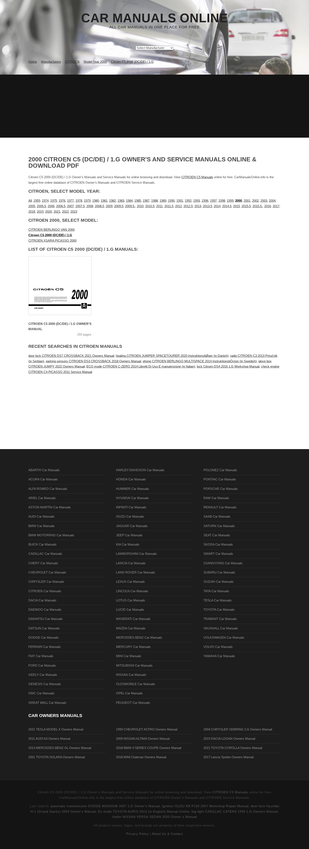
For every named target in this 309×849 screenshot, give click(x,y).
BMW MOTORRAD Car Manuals (51, 535)
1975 (53, 200)
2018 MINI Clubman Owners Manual (141, 757)
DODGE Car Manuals (43, 637)
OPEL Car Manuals (129, 693)
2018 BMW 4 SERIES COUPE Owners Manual (148, 748)
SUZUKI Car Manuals (218, 581)
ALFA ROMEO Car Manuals (47, 488)
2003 (263, 200)
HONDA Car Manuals (131, 479)
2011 (159, 206)
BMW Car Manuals (41, 526)
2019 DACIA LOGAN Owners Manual (229, 738)
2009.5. (130, 206)
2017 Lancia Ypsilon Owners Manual (228, 757)
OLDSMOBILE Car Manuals (135, 684)
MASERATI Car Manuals (133, 619)
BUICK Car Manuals (42, 544)
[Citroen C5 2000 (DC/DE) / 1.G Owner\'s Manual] (65, 285)
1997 (213, 200)
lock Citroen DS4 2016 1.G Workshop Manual (228, 366)
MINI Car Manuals (128, 656)
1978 (78, 200)
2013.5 (207, 206)
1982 (112, 200)
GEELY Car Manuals (42, 674)
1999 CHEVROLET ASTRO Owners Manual (146, 729)
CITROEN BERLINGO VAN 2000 (51, 229)
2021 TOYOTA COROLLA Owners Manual (232, 748)
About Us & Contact (167, 834)
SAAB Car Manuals (216, 516)
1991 (179, 200)
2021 (57, 211)
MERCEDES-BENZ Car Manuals (139, 637)
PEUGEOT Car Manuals (133, 702)
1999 (230, 200)
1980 (95, 200)
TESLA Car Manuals (217, 600)
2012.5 (188, 206)
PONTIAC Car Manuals (219, 479)
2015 (236, 206)
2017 (276, 206)
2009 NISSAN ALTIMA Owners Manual (143, 738)
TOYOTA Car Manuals (219, 609)
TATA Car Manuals (216, 591)
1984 (129, 200)
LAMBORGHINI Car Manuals (136, 553)
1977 (70, 200)
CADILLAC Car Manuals (45, 553)
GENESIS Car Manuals (44, 684)
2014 (217, 206)
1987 (146, 200)
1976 (62, 200)
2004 (272, 200)
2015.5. (257, 206)
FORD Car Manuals (42, 665)
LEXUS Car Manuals (130, 581)
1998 (221, 200)
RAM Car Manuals (216, 498)
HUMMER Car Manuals (132, 488)
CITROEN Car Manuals (44, 591)
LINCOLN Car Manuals (132, 591)
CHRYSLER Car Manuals (46, 581)
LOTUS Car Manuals (130, 600)
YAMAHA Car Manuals (219, 656)
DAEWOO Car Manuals (44, 609)
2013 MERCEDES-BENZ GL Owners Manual (59, 748)
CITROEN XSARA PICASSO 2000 (52, 240)
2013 (197, 206)
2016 (267, 206)
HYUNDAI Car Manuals (132, 498)
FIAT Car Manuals (40, 656)
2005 (31, 206)
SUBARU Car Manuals (219, 572)
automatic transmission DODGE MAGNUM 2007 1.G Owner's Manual (105, 806)
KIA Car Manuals (127, 544)
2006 (51, 206)
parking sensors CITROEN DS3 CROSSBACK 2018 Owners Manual (93, 361)
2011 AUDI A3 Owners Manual (49, 738)
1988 (154, 200)
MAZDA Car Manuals (130, 628)
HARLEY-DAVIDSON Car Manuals (140, 470)
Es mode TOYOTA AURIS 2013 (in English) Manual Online (143, 811)
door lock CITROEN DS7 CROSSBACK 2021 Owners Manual (71, 355)
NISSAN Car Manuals (131, 674)
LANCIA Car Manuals (131, 563)
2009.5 (118, 206)
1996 (205, 200)
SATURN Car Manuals (219, 526)
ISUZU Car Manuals (130, 516)
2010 (140, 206)
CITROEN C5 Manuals (197, 177)
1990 (171, 200)
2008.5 (99, 206)
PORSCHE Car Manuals (220, 488)
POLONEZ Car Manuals (220, 470)
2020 (48, 211)
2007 (70, 206)
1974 (45, 200)
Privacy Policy (137, 834)
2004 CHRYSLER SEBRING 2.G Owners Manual (237, 729)
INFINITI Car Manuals (131, 507)
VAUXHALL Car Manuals (220, 628)
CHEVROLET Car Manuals (47, 572)
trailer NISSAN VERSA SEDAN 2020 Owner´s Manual (154, 817)
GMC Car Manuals (41, 693)
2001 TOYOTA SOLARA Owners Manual (56, 757)
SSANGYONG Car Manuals (223, 563)
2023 (73, 211)
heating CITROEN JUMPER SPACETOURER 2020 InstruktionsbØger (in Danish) (172, 355)
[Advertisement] (154, 106)
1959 (36, 200)
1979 (87, 200)
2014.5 (226, 206)
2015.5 (246, 206)
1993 (196, 200)
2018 (31, 211)
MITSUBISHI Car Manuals (134, 665)
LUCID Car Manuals (130, 609)
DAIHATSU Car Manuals (45, 619)
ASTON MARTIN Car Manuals (49, 507)
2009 (109, 206)
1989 (163, 200)
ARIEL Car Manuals (42, 498)
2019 (40, 211)
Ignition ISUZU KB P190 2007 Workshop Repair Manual (205, 806)
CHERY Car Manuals (43, 563)
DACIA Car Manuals (42, 600)
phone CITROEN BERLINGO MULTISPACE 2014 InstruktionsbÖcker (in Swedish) (200, 361)
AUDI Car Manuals (41, 516)
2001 (247, 200)
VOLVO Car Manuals (218, 647)
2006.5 (60, 206)
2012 (178, 206)
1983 (121, 200)
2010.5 (149, 206)
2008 (89, 206)
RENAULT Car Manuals (219, 507)
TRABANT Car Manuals (220, 619)
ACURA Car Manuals (43, 479)
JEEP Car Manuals (129, 535)
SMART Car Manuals (218, 553)
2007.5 (80, 206)
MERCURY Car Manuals (133, 647)
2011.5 (168, 206)
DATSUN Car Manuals (44, 628)
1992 (188, 200)
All (30, 200)
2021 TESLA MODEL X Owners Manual (55, 729)
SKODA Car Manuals (218, 544)
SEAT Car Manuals (216, 535)
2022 (65, 211)
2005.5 (41, 206)
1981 (104, 200)
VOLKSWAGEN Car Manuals (223, 637)
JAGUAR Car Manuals (132, 526)
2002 (255, 200)
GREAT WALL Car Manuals (47, 702)
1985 (137, 200)
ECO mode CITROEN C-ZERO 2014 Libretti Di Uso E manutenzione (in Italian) (140, 366)
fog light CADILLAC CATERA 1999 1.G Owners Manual (234, 811)
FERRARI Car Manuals (44, 647)
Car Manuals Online (154, 18)
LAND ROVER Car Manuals (135, 572)
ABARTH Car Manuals (44, 470)
